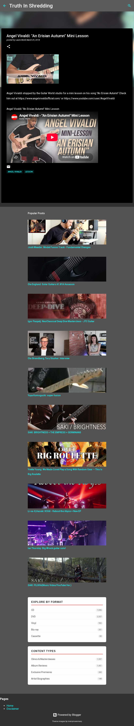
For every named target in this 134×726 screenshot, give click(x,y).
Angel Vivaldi (15, 172)
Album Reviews (66, 665)
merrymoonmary (75, 721)
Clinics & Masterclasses (66, 659)
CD (66, 610)
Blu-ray (66, 629)
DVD (66, 616)
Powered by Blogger (69, 714)
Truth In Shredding (31, 6)
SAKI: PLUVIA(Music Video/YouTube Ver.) (49, 585)
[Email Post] (8, 168)
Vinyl (66, 623)
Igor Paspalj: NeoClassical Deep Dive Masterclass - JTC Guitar (61, 321)
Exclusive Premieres (66, 672)
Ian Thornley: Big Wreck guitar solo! (47, 548)
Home (10, 705)
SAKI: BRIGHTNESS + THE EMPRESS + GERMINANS (54, 432)
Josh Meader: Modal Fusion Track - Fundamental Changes (59, 247)
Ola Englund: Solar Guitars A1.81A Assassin (51, 284)
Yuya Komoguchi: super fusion (44, 395)
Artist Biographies (66, 678)
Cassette (66, 636)
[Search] (57, 6)
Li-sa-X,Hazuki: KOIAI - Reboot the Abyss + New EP (54, 511)
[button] (8, 47)
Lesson (29, 172)
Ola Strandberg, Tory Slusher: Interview (48, 358)
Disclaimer (13, 708)
